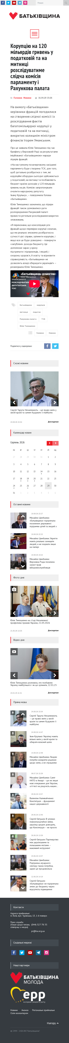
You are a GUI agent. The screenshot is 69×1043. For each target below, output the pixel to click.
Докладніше (53, 422)
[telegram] (20, 3)
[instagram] (25, 3)
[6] (27, 478)
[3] (14, 485)
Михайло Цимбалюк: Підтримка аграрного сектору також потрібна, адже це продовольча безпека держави (41, 864)
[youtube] (14, 3)
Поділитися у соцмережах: (21, 346)
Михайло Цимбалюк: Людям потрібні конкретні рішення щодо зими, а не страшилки (43, 760)
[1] (41, 471)
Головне (18, 98)
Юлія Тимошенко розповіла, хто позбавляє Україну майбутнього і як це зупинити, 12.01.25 (33, 684)
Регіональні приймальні (43, 1010)
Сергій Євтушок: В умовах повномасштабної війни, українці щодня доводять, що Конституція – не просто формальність (43, 823)
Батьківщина (26, 305)
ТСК (43, 319)
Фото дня (18, 577)
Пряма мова (20, 702)
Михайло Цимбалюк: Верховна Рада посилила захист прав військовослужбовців (42, 563)
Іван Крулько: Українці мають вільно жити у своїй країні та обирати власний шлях (44, 739)
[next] (55, 402)
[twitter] (8, 3)
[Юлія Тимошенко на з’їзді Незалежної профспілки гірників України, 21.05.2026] (34, 601)
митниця (24, 312)
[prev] (14, 402)
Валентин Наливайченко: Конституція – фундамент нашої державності (42, 801)
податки (37, 312)
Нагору (51, 1023)
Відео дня (18, 639)
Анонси (25, 1010)
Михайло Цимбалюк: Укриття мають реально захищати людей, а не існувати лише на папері (43, 542)
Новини (27, 98)
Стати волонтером (19, 1013)
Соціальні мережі (22, 942)
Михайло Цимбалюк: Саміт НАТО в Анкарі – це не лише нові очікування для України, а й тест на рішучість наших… (44, 782)
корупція (41, 305)
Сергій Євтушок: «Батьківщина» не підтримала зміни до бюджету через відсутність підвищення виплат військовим (44, 885)
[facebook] (3, 3)
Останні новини (21, 504)
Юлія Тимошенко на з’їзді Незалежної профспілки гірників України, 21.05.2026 (30, 621)
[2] (20, 478)
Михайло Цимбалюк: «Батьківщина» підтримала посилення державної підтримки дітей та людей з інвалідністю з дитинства (43, 522)
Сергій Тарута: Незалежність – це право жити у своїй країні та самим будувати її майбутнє (33, 411)
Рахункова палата (28, 319)
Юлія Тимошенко (27, 326)
